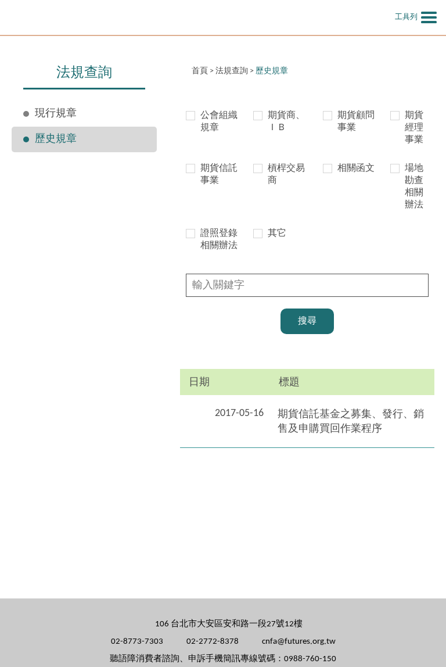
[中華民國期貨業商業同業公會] (151, 17)
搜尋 (307, 321)
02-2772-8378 (212, 641)
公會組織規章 (219, 121)
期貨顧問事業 (356, 121)
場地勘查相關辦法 (414, 187)
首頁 (200, 71)
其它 (277, 233)
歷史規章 (56, 139)
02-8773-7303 (137, 641)
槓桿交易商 (286, 174)
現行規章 (56, 113)
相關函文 (356, 168)
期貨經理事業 (414, 128)
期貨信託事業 (219, 174)
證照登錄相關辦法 (219, 239)
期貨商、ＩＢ (286, 121)
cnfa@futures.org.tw (299, 641)
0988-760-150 (310, 659)
